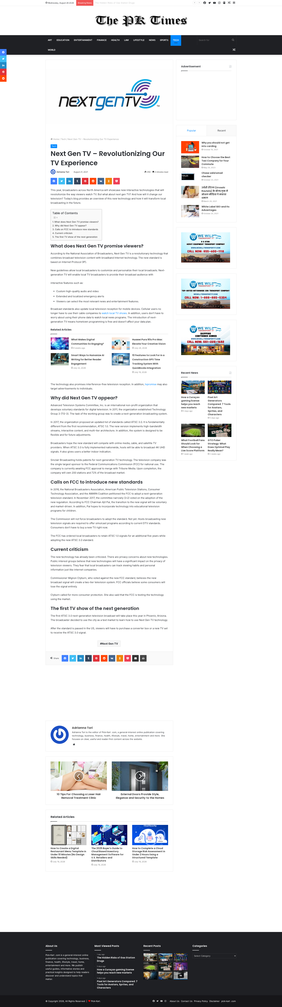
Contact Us (186, 1001)
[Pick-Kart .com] (141, 21)
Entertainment (83, 40)
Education (63, 40)
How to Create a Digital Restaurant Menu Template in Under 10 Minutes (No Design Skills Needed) (68, 853)
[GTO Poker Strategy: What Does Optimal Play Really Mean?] (219, 430)
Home (56, 139)
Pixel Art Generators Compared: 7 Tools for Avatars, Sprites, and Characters (219, 406)
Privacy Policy (201, 1001)
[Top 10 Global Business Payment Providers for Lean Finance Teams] (150, 976)
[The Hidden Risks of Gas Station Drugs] (150, 957)
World (51, 50)
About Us (174, 1001)
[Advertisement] (109, 693)
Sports (164, 40)
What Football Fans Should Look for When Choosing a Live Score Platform (193, 445)
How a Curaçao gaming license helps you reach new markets (126, 2)
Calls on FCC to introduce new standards (76, 229)
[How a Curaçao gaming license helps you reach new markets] (193, 387)
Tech (176, 40)
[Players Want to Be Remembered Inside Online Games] (181, 966)
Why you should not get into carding (216, 144)
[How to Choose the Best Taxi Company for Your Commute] (190, 162)
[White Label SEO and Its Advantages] (190, 211)
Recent (222, 130)
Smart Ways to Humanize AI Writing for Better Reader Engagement (87, 359)
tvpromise (151, 384)
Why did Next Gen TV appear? (70, 225)
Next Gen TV (110, 643)
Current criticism (63, 233)
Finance (102, 40)
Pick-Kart (95, 1001)
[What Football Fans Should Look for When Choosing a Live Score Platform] (193, 430)
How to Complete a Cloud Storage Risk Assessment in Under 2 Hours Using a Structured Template (148, 853)
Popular (191, 130)
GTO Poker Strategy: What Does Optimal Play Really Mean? (219, 445)
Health (115, 40)
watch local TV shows (114, 313)
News (152, 40)
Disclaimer (214, 1001)
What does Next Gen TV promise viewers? (76, 222)
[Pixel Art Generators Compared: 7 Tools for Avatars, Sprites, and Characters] (219, 387)
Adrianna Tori (62, 172)
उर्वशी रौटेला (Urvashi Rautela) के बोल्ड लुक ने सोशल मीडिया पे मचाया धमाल (215, 192)
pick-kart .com (228, 1001)
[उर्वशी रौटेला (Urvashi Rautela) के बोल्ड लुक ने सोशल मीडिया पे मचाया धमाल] (190, 192)
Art (50, 40)
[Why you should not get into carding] (190, 147)
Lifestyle (138, 40)
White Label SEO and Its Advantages (215, 208)
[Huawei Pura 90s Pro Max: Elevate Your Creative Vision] (121, 343)
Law (126, 40)
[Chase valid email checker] (190, 177)
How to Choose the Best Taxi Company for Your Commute (216, 161)
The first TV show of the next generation (76, 237)
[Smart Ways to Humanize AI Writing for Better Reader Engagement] (60, 359)
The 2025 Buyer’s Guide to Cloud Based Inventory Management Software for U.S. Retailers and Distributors (107, 854)
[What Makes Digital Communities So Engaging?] (60, 343)
